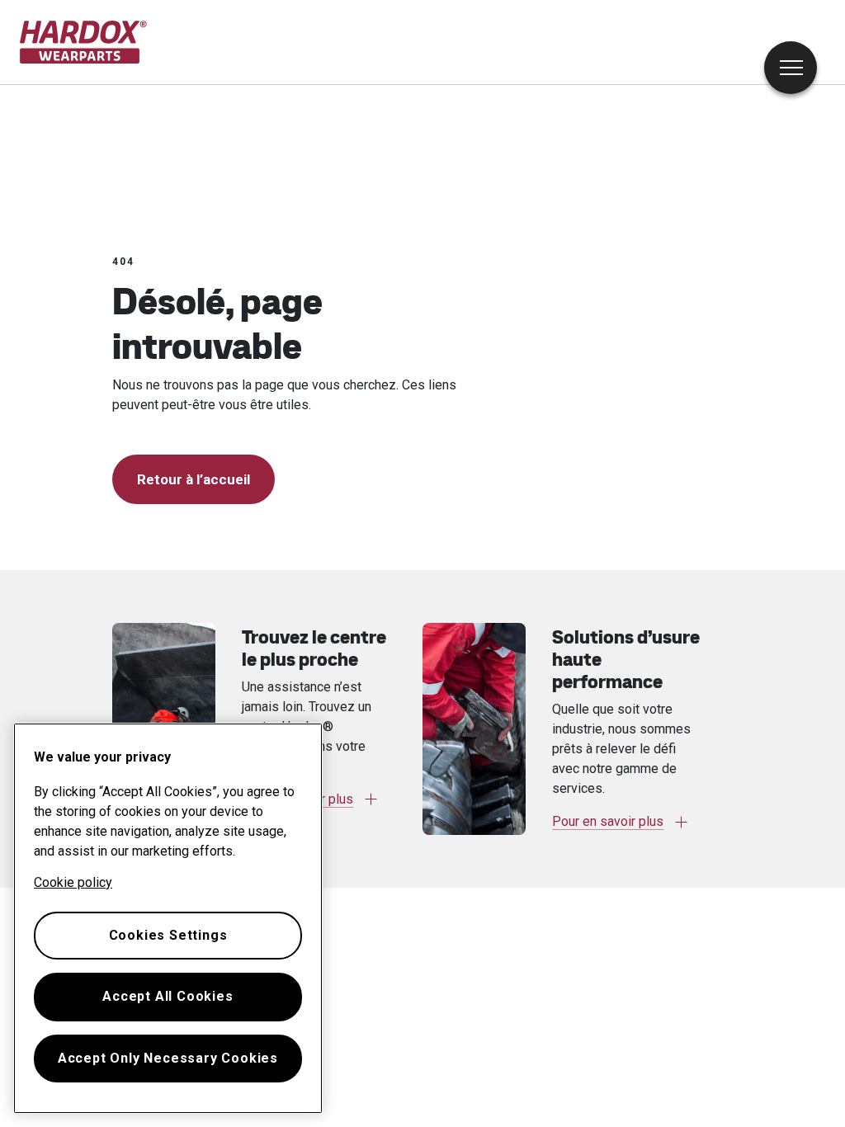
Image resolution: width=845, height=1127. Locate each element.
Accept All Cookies (167, 996)
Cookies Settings (168, 935)
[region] (168, 918)
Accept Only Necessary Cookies (168, 1058)
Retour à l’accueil (193, 479)
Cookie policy (73, 882)
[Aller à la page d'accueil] (84, 42)
